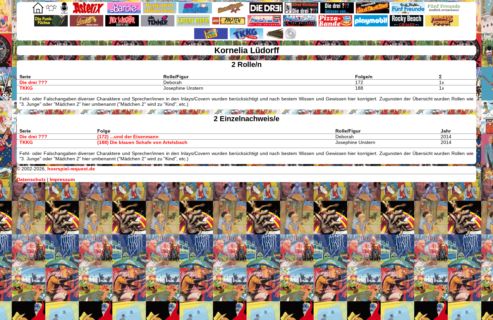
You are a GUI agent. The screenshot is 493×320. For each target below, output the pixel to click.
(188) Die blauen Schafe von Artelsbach (142, 142)
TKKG (26, 88)
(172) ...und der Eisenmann (128, 136)
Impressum (62, 179)
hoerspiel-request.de (71, 168)
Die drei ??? (33, 82)
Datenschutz (31, 179)
